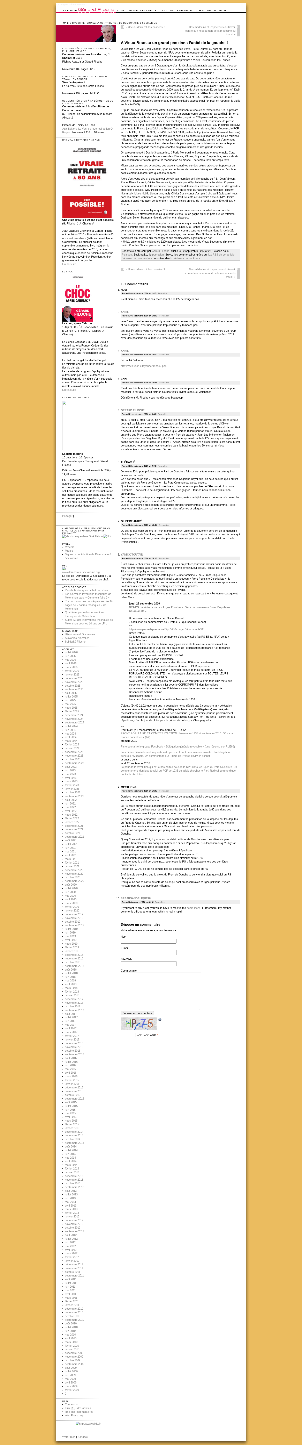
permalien (158, 254)
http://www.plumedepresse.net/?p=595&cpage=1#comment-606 (166, 629)
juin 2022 (70, 803)
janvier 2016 (72, 1083)
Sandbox (83, 1436)
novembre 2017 (74, 1002)
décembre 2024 (74, 715)
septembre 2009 (74, 1364)
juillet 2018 (71, 973)
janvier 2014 (72, 1172)
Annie (125, 312)
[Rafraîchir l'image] (160, 1019)
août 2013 (71, 1190)
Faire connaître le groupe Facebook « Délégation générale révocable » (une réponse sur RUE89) (178, 746)
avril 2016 (70, 1072)
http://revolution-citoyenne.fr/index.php (143, 365)
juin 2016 (70, 1065)
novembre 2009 (74, 1356)
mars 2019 (71, 943)
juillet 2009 (71, 1371)
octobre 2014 (72, 1139)
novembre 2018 (74, 958)
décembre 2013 (74, 1176)
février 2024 (72, 744)
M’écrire (79, 23)
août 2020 (71, 884)
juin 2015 (70, 1109)
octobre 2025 (72, 685)
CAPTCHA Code (146, 1034)
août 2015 (71, 1102)
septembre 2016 (74, 1054)
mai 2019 (70, 936)
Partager (67, 515)
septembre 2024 (74, 722)
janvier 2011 (72, 1305)
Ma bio (67, 23)
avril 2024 (70, 737)
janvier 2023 (72, 788)
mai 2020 (70, 895)
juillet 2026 (71, 652)
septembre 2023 (74, 763)
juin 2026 (70, 656)
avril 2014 (70, 1161)
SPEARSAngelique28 (136, 898)
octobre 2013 (72, 1183)
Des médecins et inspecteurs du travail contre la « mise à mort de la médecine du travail (210, 31)
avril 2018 (70, 984)
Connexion (71, 1404)
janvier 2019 (72, 951)
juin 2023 (70, 770)
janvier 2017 (72, 1039)
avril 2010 (70, 1338)
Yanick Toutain (132, 554)
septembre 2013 (74, 1187)
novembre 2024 (74, 718)
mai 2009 (70, 1378)
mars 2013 (71, 1209)
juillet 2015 (71, 1106)
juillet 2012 (71, 1238)
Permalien (163, 293)
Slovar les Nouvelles (77, 637)
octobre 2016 (72, 1050)
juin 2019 (70, 932)
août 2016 (71, 1058)
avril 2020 (70, 899)
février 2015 (72, 1124)
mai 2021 (70, 851)
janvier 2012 (72, 1260)
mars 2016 (71, 1076)
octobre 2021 (72, 833)
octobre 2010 (72, 1316)
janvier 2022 (72, 822)
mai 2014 (70, 1157)
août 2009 (71, 1367)
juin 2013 (70, 1198)
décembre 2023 (74, 751)
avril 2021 (70, 855)
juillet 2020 (71, 888)
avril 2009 (70, 1382)
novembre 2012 (74, 1223)
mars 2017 (71, 1032)
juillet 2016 (71, 1061)
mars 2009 (71, 1386)
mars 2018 (71, 987)
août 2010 (71, 1323)
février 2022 (72, 818)
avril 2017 (70, 1028)
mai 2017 (70, 1024)
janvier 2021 (72, 866)
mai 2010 (70, 1334)
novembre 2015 (74, 1091)
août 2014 (71, 1146)
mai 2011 (70, 1290)
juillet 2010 (71, 1327)
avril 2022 (70, 811)
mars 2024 (71, 740)
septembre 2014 (74, 1142)
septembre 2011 (74, 1275)
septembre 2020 (74, 880)
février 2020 (72, 906)
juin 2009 (70, 1375)
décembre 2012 (74, 1220)
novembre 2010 (74, 1312)
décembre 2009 (74, 1352)
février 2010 (72, 1345)
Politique (127, 254)
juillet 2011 (71, 1283)
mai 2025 (70, 704)
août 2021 (71, 840)
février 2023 (72, 785)
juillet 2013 (71, 1194)
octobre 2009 (72, 1360)
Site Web (126, 959)
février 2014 (72, 1168)
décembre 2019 (74, 914)
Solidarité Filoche (75, 641)
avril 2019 (70, 940)
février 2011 (72, 1301)
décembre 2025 (74, 678)
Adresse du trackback (187, 258)
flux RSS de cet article (220, 254)
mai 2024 (70, 733)
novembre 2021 (74, 829)
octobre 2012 (72, 1227)
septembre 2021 (74, 836)
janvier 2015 (72, 1128)
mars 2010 (71, 1342)
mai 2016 (70, 1069)
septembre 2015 (74, 1098)
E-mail (124, 948)
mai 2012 (70, 1246)
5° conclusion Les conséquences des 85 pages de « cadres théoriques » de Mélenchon (89, 605)
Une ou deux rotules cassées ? (145, 27)
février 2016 (72, 1080)
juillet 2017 (71, 1017)
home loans (194, 907)
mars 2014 (71, 1164)
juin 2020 (70, 892)
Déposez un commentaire (137, 258)
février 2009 (72, 1390)
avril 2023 (70, 777)
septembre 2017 (74, 1010)
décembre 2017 (74, 999)
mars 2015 (71, 1120)
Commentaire (129, 970)
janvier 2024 (72, 748)
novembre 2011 (74, 1268)
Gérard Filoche (160, 250)
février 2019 (72, 947)
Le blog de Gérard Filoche (70, 4)
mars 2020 (71, 903)
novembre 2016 (74, 1047)
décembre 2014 (74, 1131)
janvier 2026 (72, 674)
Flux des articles (78, 1408)
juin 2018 (70, 976)
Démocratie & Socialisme (80, 634)
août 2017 (71, 1013)
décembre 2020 (74, 870)
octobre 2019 (72, 921)
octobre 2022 (72, 792)
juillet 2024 (71, 726)
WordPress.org (74, 1415)
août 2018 (71, 969)
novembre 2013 (74, 1179)
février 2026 (72, 670)
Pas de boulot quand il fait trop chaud (87, 590)
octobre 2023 (72, 759)
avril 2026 (70, 663)
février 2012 (72, 1257)
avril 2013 (70, 1205)
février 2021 (72, 862)
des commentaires (79, 1411)
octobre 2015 (72, 1094)
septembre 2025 (74, 689)
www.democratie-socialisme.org (81, 572)
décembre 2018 (74, 954)
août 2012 (71, 1235)
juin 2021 (70, 847)
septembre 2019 (74, 925)
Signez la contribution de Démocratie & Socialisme (122, 23)
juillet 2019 (71, 928)
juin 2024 (70, 729)
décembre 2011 (74, 1264)
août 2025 (71, 692)
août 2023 (71, 766)
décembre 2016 (74, 1043)
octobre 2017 (72, 1006)
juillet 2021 (71, 844)
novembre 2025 (74, 682)
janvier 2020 (72, 910)
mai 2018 (70, 980)
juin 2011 (70, 1286)
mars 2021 (71, 858)
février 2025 (72, 711)
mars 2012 (71, 1253)
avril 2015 (70, 1116)
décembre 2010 (74, 1308)
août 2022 (71, 799)
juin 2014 (70, 1154)
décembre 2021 (74, 825)
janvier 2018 (72, 995)
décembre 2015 (74, 1087)
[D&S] (64, 569)
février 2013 (72, 1212)
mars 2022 (71, 814)
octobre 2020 (72, 877)
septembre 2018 (74, 965)
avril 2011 (70, 1294)
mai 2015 (70, 1113)
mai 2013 (70, 1201)
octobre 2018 (72, 962)
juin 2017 (70, 1021)
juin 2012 (70, 1242)
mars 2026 (71, 667)
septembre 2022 (74, 796)
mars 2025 (71, 707)
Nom (123, 936)
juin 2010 (70, 1330)
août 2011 (70, 1279)
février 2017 (72, 1035)
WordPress (68, 1436)
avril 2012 (70, 1249)
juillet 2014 (71, 1150)
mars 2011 (71, 1297)
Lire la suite (69, 264)
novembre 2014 (74, 1135)
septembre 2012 (74, 1231)
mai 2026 (70, 659)
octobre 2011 (72, 1271)
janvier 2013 (72, 1216)
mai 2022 (70, 807)
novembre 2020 (74, 873)
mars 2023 (71, 781)
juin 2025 (70, 700)
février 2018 (72, 991)
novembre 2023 (74, 755)
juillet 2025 (71, 696)
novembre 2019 (74, 918)
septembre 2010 (74, 1319)
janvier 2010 (72, 1349)
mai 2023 (70, 774)
